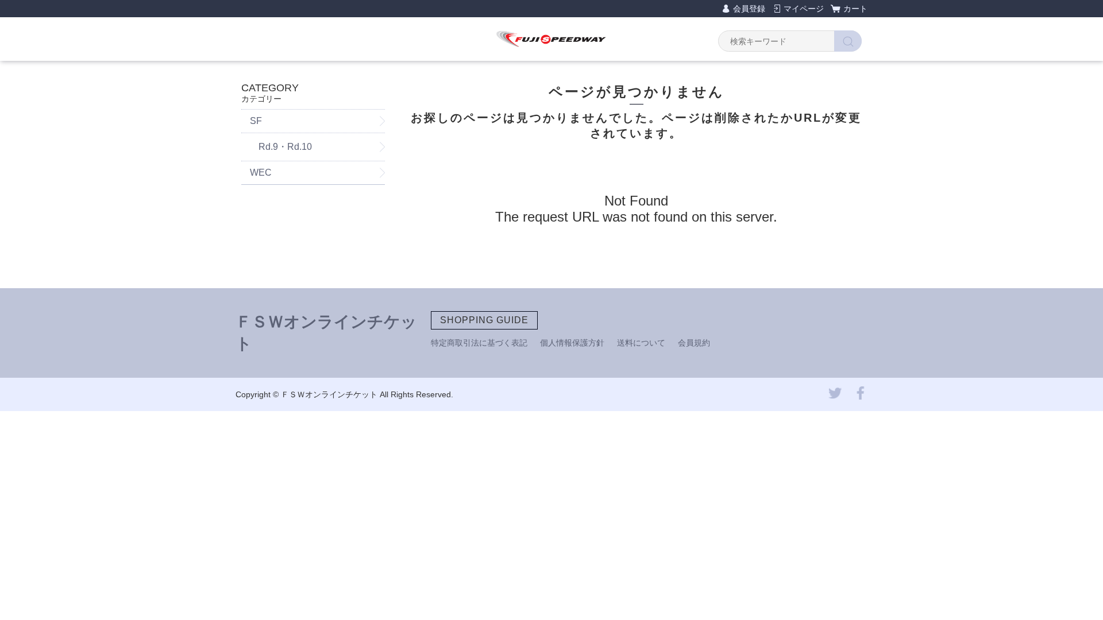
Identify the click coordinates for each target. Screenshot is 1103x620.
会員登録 (749, 8)
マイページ (804, 8)
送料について (641, 342)
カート (855, 8)
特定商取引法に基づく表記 (479, 342)
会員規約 (694, 342)
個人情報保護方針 (572, 342)
